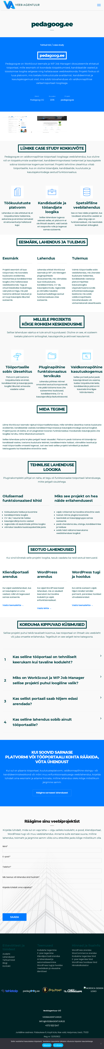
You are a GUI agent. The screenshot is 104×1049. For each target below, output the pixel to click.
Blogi (5, 963)
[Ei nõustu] (101, 1043)
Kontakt (7, 966)
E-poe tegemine (45, 953)
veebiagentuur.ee (52, 1017)
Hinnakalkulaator (80, 965)
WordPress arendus (81, 950)
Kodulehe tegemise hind (84, 956)
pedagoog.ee (67, 99)
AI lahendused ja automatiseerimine (46, 961)
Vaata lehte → (44, 608)
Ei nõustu (58, 1045)
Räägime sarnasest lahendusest (52, 792)
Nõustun (46, 1045)
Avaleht (6, 953)
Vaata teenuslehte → (13, 605)
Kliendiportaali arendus (48, 956)
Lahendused (8, 956)
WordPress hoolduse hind (84, 962)
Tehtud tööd (9, 960)
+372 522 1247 (52, 1025)
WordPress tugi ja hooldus (50, 965)
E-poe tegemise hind (82, 959)
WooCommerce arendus (84, 953)
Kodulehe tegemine (47, 950)
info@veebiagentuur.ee (52, 1021)
